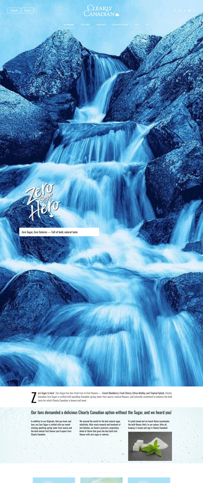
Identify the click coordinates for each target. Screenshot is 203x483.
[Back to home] (101, 10)
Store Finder (85, 24)
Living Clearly (101, 24)
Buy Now (27, 10)
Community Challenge (120, 24)
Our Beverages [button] (69, 24)
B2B (147, 24)
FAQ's (137, 24)
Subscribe (14, 10)
